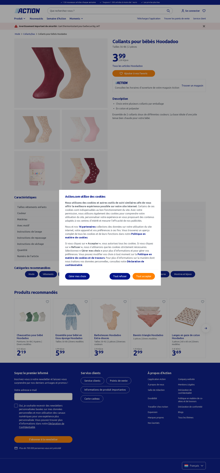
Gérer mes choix (77, 276)
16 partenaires (87, 226)
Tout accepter (143, 276)
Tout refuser (120, 276)
